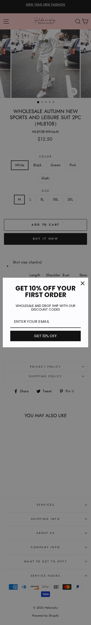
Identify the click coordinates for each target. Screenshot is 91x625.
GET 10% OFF (45, 336)
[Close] (82, 283)
